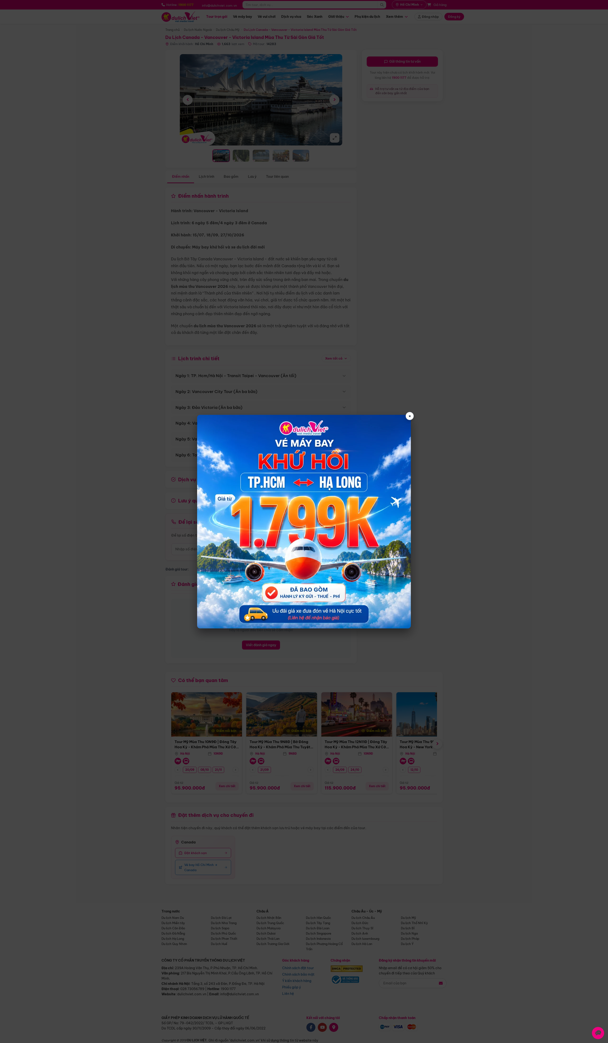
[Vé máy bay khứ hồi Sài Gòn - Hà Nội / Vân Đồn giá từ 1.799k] (304, 521)
